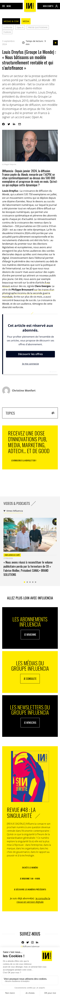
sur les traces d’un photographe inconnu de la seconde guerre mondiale (28, 293)
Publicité (7, 32)
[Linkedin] (14, 124)
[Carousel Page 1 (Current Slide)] (24, 582)
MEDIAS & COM (11, 21)
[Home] (30, 6)
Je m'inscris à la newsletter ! (23, 460)
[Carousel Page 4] (32, 582)
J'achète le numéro (30, 867)
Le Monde (7, 27)
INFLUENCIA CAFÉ (12, 555)
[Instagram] (32, 942)
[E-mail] (19, 124)
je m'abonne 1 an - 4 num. (30, 878)
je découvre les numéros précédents (30, 889)
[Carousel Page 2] (27, 582)
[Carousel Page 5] (35, 582)
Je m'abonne (30, 634)
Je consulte (30, 679)
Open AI (20, 27)
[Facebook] (3, 124)
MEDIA (26, 21)
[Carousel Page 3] (30, 582)
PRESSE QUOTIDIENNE (37, 27)
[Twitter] (9, 124)
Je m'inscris (30, 722)
